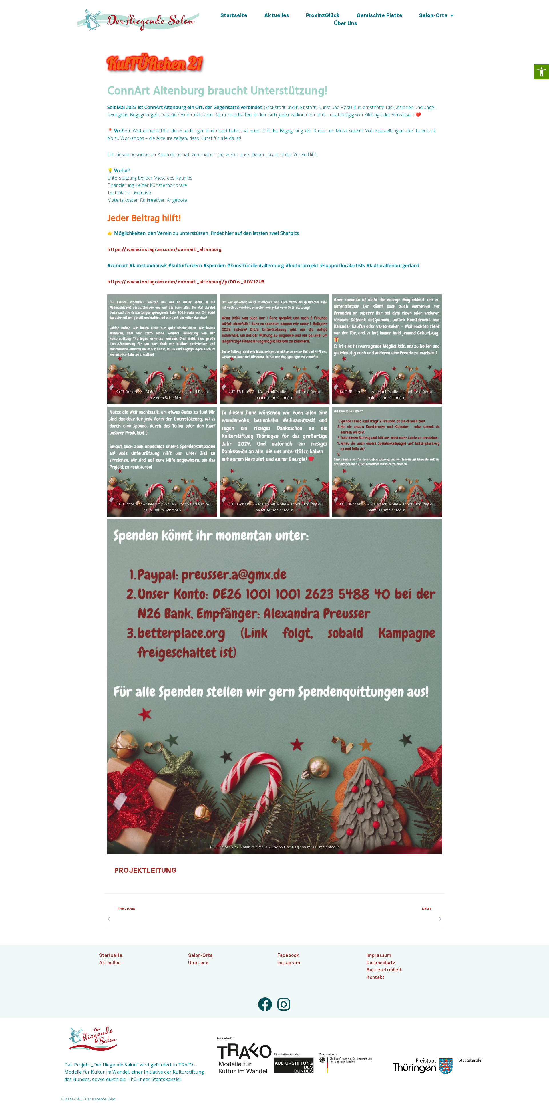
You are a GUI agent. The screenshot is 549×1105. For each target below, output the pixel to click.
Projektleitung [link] (145, 870)
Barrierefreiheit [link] (384, 970)
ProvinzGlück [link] (323, 15)
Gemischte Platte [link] (379, 15)
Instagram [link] (288, 962)
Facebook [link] (288, 955)
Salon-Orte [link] (433, 15)
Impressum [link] (379, 955)
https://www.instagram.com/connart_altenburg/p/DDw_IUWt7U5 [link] (185, 282)
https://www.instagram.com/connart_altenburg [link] (164, 249)
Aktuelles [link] (276, 15)
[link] (541, 71)
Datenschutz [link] (381, 962)
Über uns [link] (345, 23)
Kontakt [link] (375, 977)
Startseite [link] (233, 15)
